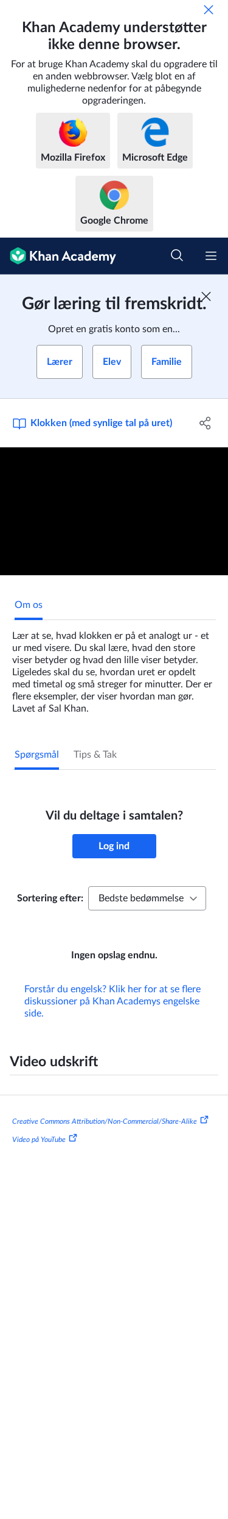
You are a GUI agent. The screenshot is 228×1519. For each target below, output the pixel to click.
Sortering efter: (50, 898)
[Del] (205, 423)
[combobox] (147, 898)
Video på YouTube (39, 1139)
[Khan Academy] (58, 256)
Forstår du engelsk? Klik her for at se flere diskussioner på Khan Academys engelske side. (112, 1001)
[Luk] (208, 9)
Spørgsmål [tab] (37, 755)
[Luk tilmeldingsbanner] (206, 296)
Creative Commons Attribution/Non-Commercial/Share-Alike (104, 1121)
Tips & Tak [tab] (95, 755)
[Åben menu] (211, 256)
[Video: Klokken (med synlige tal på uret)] (114, 511)
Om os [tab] (29, 605)
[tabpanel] (114, 667)
